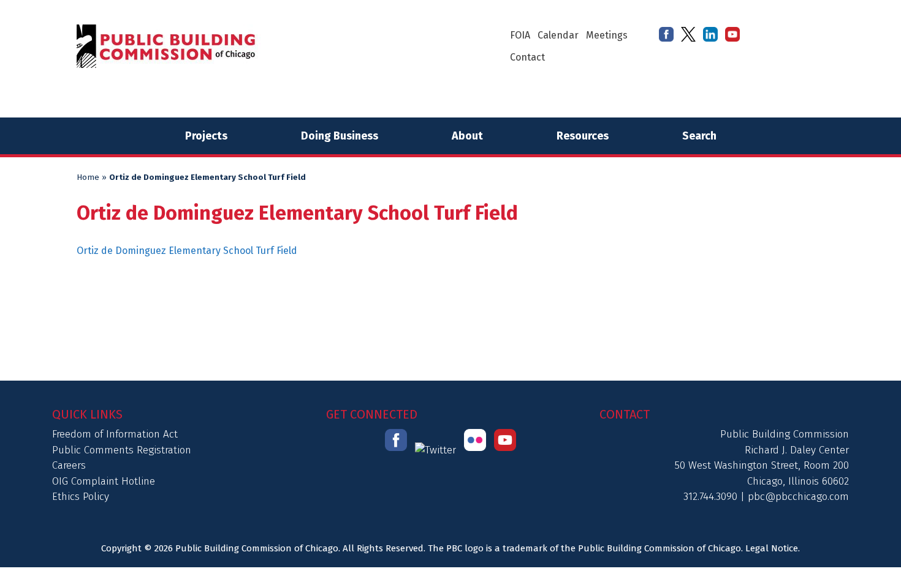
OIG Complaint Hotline (103, 481)
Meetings (607, 35)
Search (699, 136)
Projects (206, 136)
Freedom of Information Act (115, 434)
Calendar (558, 35)
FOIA (520, 35)
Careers (69, 465)
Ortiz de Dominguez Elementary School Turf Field (187, 250)
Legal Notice (771, 548)
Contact (527, 57)
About (467, 136)
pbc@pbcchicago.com (798, 496)
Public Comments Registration (121, 450)
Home (88, 177)
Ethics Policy (80, 496)
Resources (583, 136)
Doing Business (339, 136)
